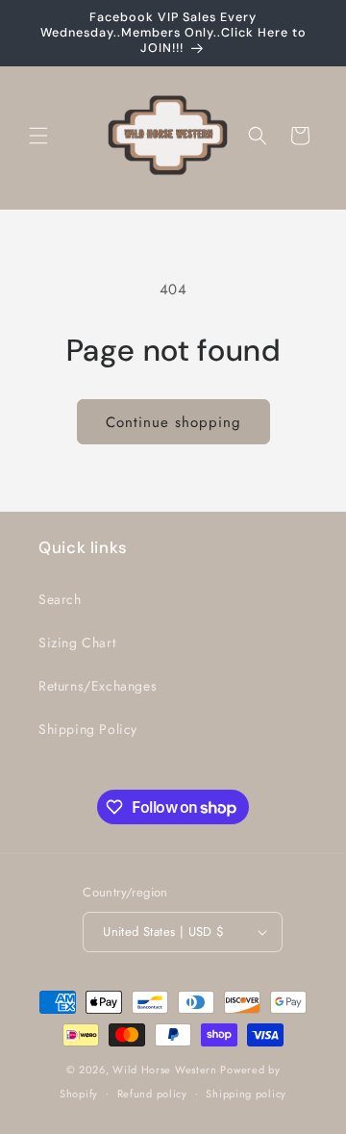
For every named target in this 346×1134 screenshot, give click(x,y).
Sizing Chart (76, 642)
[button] (38, 135)
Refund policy (152, 1093)
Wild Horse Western (164, 1069)
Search (60, 599)
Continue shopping (173, 422)
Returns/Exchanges (97, 685)
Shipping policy (246, 1093)
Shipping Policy (87, 729)
